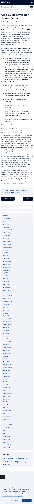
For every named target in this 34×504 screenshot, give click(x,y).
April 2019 (5, 385)
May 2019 (5, 382)
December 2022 (7, 293)
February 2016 (7, 445)
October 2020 (7, 350)
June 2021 (6, 333)
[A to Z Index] (32, 2)
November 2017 (7, 419)
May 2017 (5, 433)
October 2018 (6, 396)
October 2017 (6, 422)
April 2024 (6, 258)
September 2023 (7, 267)
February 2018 (7, 410)
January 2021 (6, 345)
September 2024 (7, 247)
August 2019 (6, 376)
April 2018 (5, 405)
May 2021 (5, 336)
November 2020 (7, 347)
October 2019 (6, 370)
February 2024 (7, 261)
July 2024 (5, 253)
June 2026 (6, 224)
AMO (4, 459)
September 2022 (7, 301)
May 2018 (5, 402)
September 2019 (7, 373)
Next (27, 199)
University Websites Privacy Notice (12, 496)
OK (26, 500)
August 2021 (6, 330)
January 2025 (7, 244)
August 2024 (6, 250)
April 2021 (5, 339)
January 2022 (7, 322)
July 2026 (5, 221)
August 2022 (6, 304)
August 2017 (6, 428)
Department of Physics (8, 7)
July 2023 (5, 273)
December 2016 (7, 436)
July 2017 (5, 431)
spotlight (16, 462)
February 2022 (7, 319)
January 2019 (6, 390)
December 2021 (7, 324)
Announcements (22, 190)
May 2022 (5, 313)
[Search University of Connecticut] (28, 2)
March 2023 (6, 284)
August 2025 (6, 236)
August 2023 (6, 270)
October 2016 (6, 439)
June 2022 (6, 310)
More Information (13, 500)
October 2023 (7, 264)
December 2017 (7, 416)
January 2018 (6, 413)
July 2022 (5, 307)
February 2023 (7, 287)
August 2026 (6, 218)
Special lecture (15, 192)
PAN (27, 459)
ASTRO (9, 458)
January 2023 (7, 290)
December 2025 (7, 230)
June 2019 (6, 379)
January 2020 (7, 365)
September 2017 (7, 425)
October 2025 (7, 233)
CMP (14, 459)
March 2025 (6, 241)
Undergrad (6, 464)
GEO (17, 458)
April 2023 (6, 281)
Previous (8, 199)
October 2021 (6, 327)
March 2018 (6, 408)
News (8, 192)
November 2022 (7, 296)
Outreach (22, 459)
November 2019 (7, 367)
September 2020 (7, 353)
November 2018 (7, 393)
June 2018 (6, 399)
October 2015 (6, 448)
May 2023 (5, 279)
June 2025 (6, 238)
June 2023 (6, 276)
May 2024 (5, 256)
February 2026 (7, 227)
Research (7, 461)
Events (5, 192)
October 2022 (7, 299)
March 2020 (6, 362)
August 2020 (6, 356)
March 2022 (6, 316)
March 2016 (6, 442)
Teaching (23, 462)
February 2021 (7, 342)
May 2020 (5, 359)
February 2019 (7, 387)
